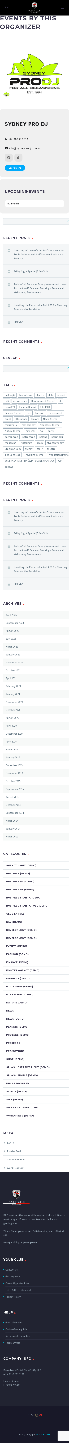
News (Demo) (15, 1018)
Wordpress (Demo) (20, 1115)
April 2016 (11, 741)
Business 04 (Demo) (20, 881)
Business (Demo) (18, 873)
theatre (51, 448)
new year (30, 430)
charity (40, 395)
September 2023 (15, 622)
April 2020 (11, 725)
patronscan (28, 436)
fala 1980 (45, 407)
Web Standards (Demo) (23, 1107)
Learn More (15, 167)
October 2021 (13, 670)
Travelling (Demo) (34, 454)
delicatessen (20, 401)
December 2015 (14, 765)
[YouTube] (40, 1415)
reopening (10, 442)
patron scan (11, 436)
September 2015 (15, 789)
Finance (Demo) (13, 413)
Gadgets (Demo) (18, 978)
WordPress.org (15, 1167)
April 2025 (11, 615)
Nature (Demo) (13, 430)
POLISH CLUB (43, 1434)
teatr (40, 448)
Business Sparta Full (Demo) (27, 905)
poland (43, 436)
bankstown (25, 395)
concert (61, 395)
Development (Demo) (43, 401)
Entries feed (14, 1151)
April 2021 (11, 678)
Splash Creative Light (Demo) (28, 1067)
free (28, 413)
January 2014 (13, 828)
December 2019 (14, 733)
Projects (13, 1043)
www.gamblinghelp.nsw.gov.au (20, 1242)
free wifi (39, 413)
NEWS (10, 1010)
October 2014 (13, 804)
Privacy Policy (13, 1296)
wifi (60, 460)
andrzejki (10, 395)
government (55, 413)
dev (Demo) (14, 921)
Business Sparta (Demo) (23, 897)
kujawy (35, 418)
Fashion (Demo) (17, 954)
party (51, 430)
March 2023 (12, 646)
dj (60, 401)
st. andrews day (55, 442)
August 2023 (12, 630)
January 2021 (13, 694)
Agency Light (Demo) (21, 865)
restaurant (26, 442)
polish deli (57, 436)
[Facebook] (28, 1415)
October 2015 (13, 781)
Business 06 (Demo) (20, 889)
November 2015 (14, 773)
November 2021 (14, 662)
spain (40, 442)
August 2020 (12, 717)
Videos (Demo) (16, 1091)
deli (7, 401)
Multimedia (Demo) (19, 994)
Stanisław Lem (13, 448)
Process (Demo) (17, 1034)
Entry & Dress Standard (18, 1290)
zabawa (9, 466)
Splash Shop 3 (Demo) (22, 1075)
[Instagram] (36, 1415)
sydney (28, 448)
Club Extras (15, 913)
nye (41, 430)
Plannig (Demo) (17, 1026)
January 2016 (13, 757)
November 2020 (14, 702)
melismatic (11, 424)
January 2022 (13, 654)
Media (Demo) (50, 418)
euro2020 (10, 407)
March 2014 (12, 820)
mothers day (28, 424)
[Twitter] (32, 1415)
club (50, 395)
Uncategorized (17, 1083)
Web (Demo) (14, 1099)
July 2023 (11, 638)
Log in (10, 1142)
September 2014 (15, 812)
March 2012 (12, 836)
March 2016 (12, 749)
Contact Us (11, 1269)
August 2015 (12, 797)
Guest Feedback (14, 1322)
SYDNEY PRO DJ (26, 124)
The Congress (12, 454)
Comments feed (16, 1159)
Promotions (15, 1051)
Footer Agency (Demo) (22, 970)
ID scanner (21, 418)
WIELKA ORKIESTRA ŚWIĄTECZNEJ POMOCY (29, 460)
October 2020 (13, 709)
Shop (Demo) (15, 1059)
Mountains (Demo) (50, 424)
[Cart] (6, 8)
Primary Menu (63, 7)
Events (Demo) (27, 407)
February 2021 (13, 686)
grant (8, 418)
